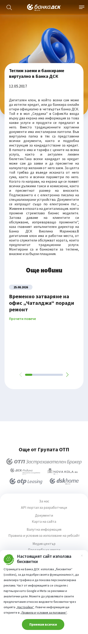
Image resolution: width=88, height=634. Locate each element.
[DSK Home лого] (64, 481)
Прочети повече (22, 319)
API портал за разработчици (44, 507)
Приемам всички (43, 624)
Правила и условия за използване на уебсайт (44, 535)
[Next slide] (67, 374)
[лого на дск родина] (25, 471)
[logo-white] (44, 7)
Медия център (44, 544)
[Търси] (9, 7)
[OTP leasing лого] (25, 481)
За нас (44, 501)
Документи (44, 515)
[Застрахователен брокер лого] (44, 461)
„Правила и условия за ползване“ (43, 612)
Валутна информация (44, 529)
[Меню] (81, 7)
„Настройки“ (25, 607)
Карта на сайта (44, 521)
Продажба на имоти (44, 550)
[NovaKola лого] (62, 471)
